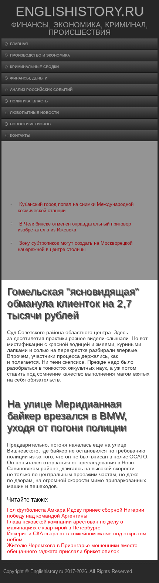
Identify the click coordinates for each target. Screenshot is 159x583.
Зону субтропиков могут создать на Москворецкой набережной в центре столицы (75, 246)
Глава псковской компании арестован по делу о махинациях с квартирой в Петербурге (65, 525)
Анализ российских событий (41, 90)
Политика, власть (29, 101)
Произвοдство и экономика (40, 55)
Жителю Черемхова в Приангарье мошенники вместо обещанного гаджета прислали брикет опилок (72, 548)
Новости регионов (30, 124)
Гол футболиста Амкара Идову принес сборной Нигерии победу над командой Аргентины (75, 513)
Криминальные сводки (34, 67)
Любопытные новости (34, 113)
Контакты (20, 135)
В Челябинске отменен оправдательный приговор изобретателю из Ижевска (74, 227)
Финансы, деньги (28, 78)
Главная (19, 44)
